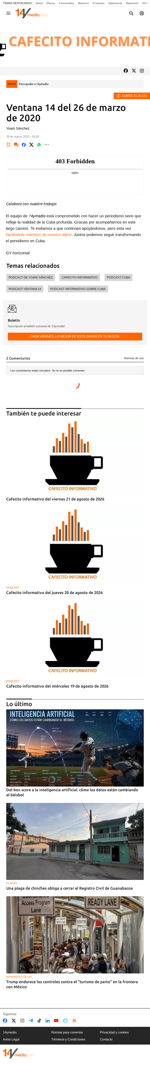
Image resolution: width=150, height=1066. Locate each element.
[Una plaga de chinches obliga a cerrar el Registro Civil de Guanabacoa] (75, 841)
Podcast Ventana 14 (25, 289)
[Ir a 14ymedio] (33, 13)
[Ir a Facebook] (126, 71)
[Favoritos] (8, 144)
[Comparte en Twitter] (31, 144)
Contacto (106, 1039)
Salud (39, 3)
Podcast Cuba (118, 277)
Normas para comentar (67, 1032)
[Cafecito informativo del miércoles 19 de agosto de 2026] (75, 639)
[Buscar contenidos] (131, 13)
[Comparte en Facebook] (24, 144)
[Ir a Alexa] (66, 1020)
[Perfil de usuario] (141, 13)
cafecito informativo (80, 277)
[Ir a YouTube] (57, 1020)
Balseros (83, 3)
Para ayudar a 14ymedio (33, 84)
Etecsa (50, 3)
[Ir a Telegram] (32, 1020)
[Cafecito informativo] (75, 43)
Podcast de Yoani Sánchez (31, 277)
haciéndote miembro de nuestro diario (38, 234)
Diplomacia (115, 3)
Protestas (98, 3)
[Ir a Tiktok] (40, 1020)
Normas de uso (134, 358)
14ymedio (10, 1032)
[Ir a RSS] (75, 1020)
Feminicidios (66, 3)
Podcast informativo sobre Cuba (78, 289)
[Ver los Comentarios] (16, 144)
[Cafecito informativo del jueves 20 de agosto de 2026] (75, 545)
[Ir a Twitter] (134, 71)
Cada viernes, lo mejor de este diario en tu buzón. (75, 336)
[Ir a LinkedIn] (48, 1020)
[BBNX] (19, 1053)
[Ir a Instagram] (142, 71)
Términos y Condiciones (68, 1039)
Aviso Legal (11, 1039)
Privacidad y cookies (114, 1032)
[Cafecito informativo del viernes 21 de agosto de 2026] (75, 457)
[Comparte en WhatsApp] (39, 144)
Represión (132, 3)
